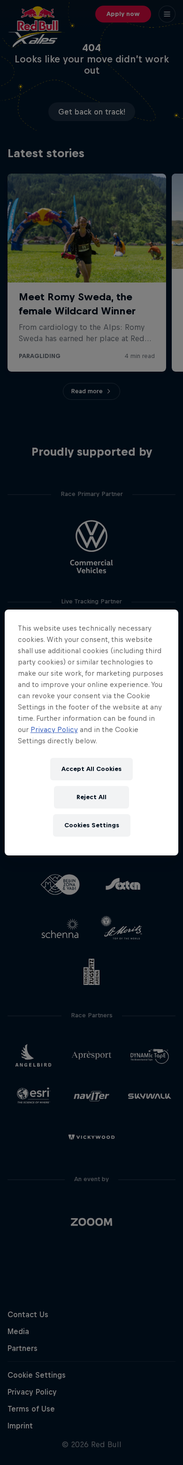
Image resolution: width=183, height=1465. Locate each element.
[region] (92, 732)
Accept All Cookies (91, 768)
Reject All (91, 797)
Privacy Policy (54, 729)
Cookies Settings (91, 825)
